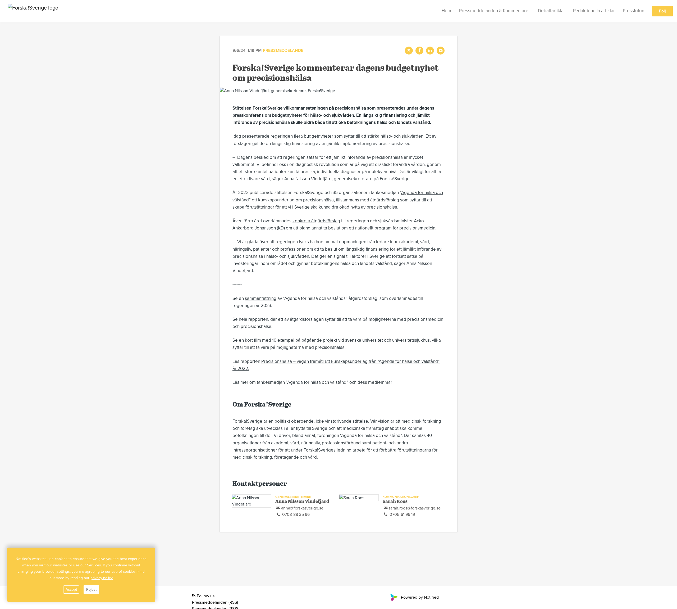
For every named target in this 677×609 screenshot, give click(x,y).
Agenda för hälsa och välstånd (316, 382)
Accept (71, 589)
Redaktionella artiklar (594, 11)
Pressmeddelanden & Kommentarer (494, 11)
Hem (446, 11)
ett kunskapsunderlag (273, 200)
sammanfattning (260, 298)
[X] (409, 51)
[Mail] (441, 51)
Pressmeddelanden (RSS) (215, 602)
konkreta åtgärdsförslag (316, 221)
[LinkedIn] (430, 51)
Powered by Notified (420, 597)
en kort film (250, 340)
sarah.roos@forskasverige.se (414, 508)
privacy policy (101, 578)
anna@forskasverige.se (302, 508)
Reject (91, 589)
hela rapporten (253, 319)
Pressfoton (633, 11)
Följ (662, 11)
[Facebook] (419, 51)
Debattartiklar (551, 11)
